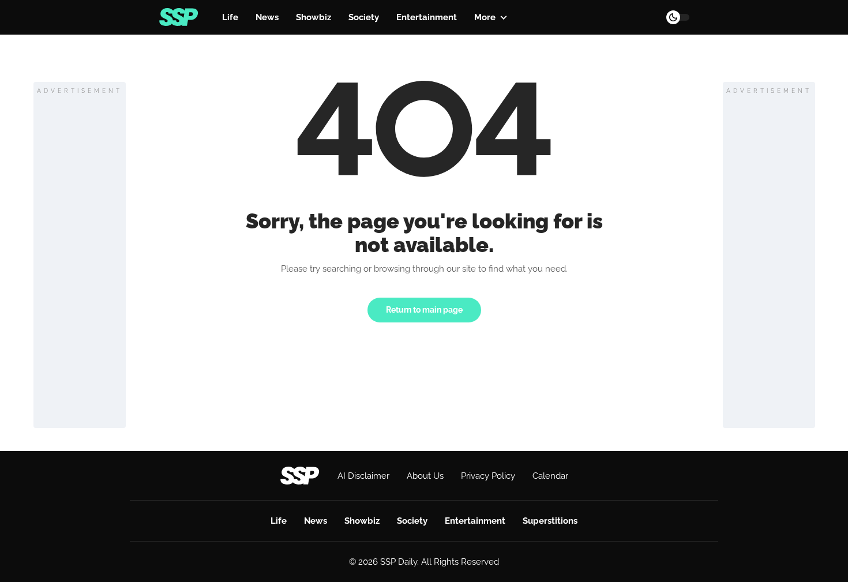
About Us (425, 476)
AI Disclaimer (363, 476)
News (267, 17)
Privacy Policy (488, 476)
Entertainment (426, 17)
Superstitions (550, 521)
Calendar (550, 476)
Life (230, 17)
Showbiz (313, 17)
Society (363, 17)
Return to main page (424, 309)
